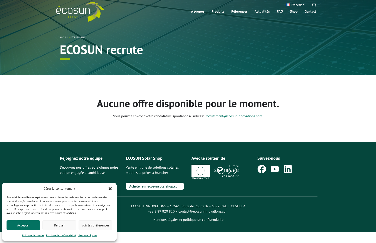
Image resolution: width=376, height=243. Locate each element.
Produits (218, 11)
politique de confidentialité (203, 219)
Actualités (262, 11)
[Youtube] (274, 169)
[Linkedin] (288, 169)
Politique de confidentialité (61, 235)
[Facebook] (261, 169)
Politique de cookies (33, 235)
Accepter (23, 225)
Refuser (59, 225)
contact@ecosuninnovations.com (203, 211)
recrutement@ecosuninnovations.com (233, 116)
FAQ (280, 11)
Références (239, 11)
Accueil (64, 37)
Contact (310, 11)
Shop (294, 11)
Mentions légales (87, 235)
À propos (198, 11)
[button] (110, 188)
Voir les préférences (95, 225)
